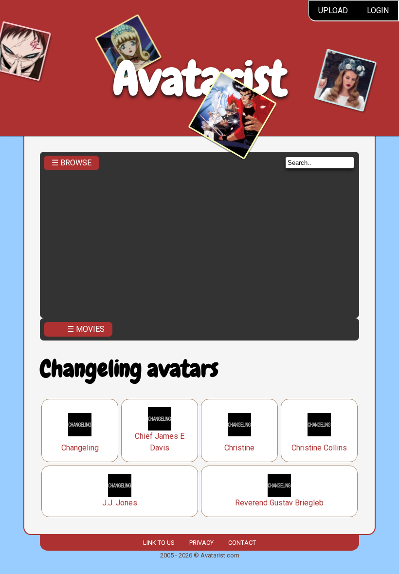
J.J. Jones (119, 502)
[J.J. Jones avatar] (119, 485)
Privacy (201, 542)
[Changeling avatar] (79, 424)
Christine (239, 447)
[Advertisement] (199, 241)
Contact (242, 542)
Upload (333, 10)
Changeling (80, 447)
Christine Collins (319, 447)
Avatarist (200, 78)
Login (378, 10)
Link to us (158, 542)
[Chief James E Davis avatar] (159, 418)
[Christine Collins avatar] (319, 424)
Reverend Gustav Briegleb (279, 502)
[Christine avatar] (239, 424)
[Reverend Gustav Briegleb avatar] (279, 485)
